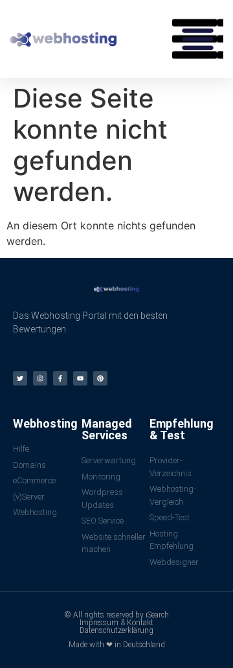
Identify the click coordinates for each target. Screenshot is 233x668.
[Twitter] (20, 378)
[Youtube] (80, 378)
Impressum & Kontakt (116, 622)
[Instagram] (40, 378)
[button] (198, 39)
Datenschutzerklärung (116, 630)
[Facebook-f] (60, 378)
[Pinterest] (100, 378)
